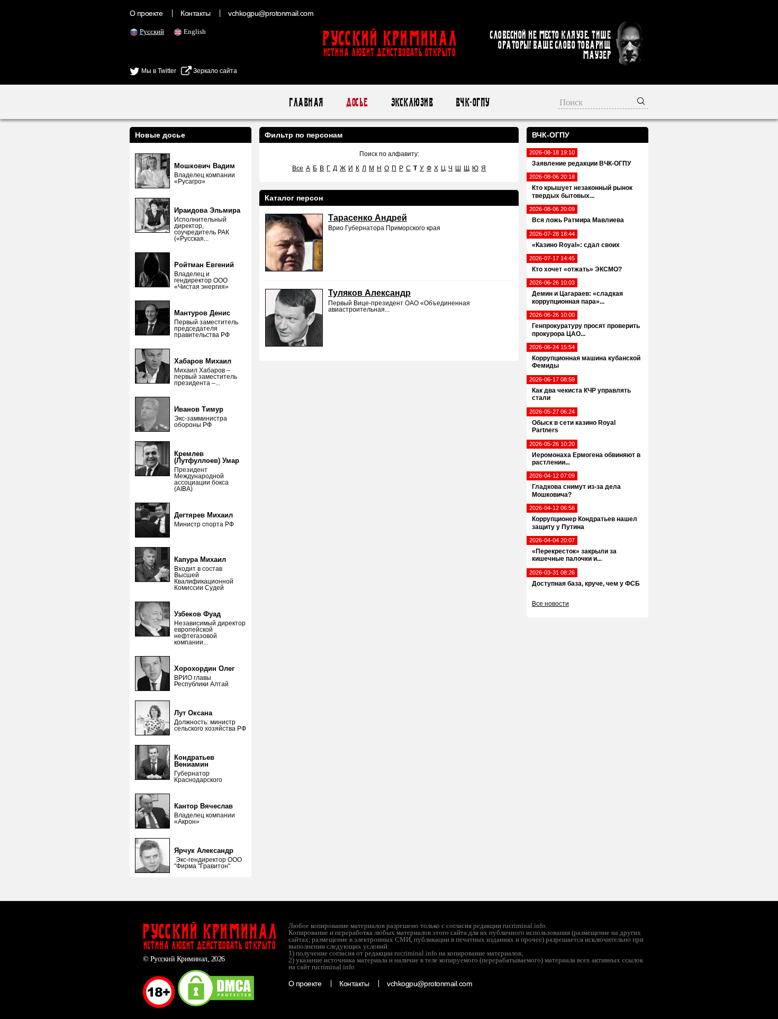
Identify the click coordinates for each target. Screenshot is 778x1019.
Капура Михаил (200, 559)
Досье (356, 102)
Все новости (550, 603)
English (195, 31)
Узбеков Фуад (197, 614)
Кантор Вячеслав (203, 806)
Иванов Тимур (198, 409)
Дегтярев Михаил (203, 515)
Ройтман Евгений (204, 265)
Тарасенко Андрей (367, 217)
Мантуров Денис (202, 313)
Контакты (195, 13)
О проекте (146, 13)
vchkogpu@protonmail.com (270, 13)
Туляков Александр (369, 292)
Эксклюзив (411, 102)
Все (297, 168)
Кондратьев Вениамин (194, 760)
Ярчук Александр (203, 850)
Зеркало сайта (214, 71)
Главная (305, 102)
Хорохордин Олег (204, 668)
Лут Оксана (193, 713)
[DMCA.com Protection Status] (216, 1005)
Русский (152, 31)
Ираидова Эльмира (207, 210)
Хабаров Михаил (202, 361)
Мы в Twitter (158, 71)
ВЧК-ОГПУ (472, 102)
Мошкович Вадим (204, 166)
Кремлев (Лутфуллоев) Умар (206, 457)
